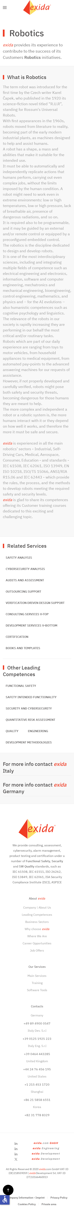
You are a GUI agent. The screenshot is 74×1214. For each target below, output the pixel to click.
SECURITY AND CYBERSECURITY (29, 708)
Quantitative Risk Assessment (30, 720)
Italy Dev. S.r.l (37, 1030)
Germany (37, 1015)
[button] (5, 7)
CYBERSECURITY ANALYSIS (25, 569)
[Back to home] (37, 7)
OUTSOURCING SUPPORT (23, 591)
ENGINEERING (38, 731)
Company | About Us (37, 907)
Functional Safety (21, 686)
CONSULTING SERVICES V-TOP (27, 614)
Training (37, 983)
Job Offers (37, 950)
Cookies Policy (27, 1204)
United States (37, 1076)
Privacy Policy (58, 1197)
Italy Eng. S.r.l (37, 1046)
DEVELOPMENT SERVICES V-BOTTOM (31, 625)
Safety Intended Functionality (31, 697)
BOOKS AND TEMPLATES (23, 648)
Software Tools (37, 990)
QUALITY (12, 731)
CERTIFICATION (17, 637)
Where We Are (37, 936)
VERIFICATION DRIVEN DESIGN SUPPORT (35, 603)
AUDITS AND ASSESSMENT (25, 580)
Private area (49, 1204)
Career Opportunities (37, 943)
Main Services (37, 976)
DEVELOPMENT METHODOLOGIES (29, 742)
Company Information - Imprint (26, 1197)
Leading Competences (37, 914)
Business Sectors (37, 922)
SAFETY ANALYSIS (19, 557)
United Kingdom (37, 1061)
